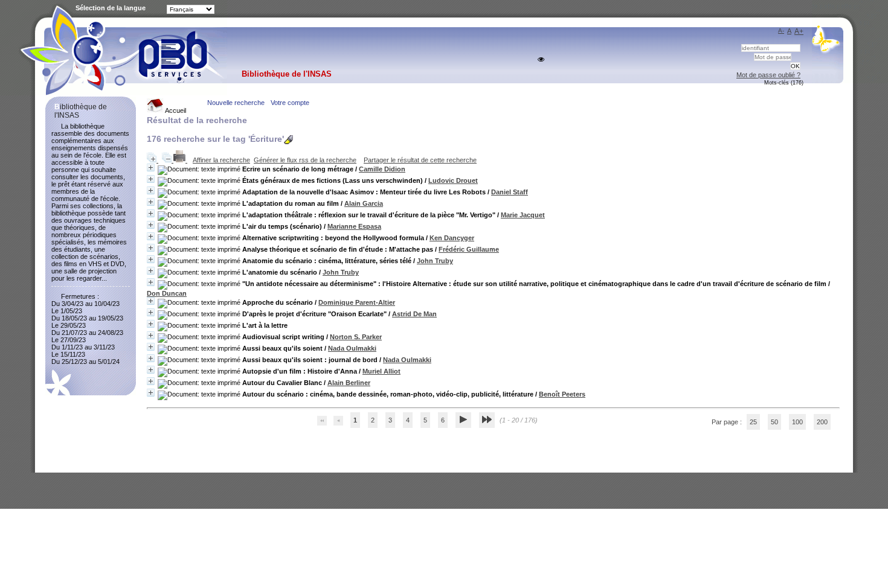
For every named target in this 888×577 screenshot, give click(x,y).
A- (781, 30)
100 (797, 422)
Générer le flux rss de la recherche (305, 160)
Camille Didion (382, 169)
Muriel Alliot (381, 371)
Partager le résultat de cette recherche (420, 160)
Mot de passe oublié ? (768, 74)
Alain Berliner (348, 382)
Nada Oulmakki (352, 348)
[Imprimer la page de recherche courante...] (180, 160)
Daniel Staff (509, 192)
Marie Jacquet (523, 214)
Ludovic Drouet (453, 180)
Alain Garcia (363, 203)
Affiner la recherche (221, 160)
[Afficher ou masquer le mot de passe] (541, 59)
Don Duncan (167, 293)
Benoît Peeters (562, 394)
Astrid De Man (414, 313)
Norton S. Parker (356, 336)
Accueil (175, 110)
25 (753, 422)
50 (774, 422)
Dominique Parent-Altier (356, 302)
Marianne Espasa (354, 226)
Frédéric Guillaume (469, 249)
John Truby (435, 260)
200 (822, 422)
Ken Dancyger (452, 237)
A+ (798, 31)
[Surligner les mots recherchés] (288, 139)
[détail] (151, 167)
